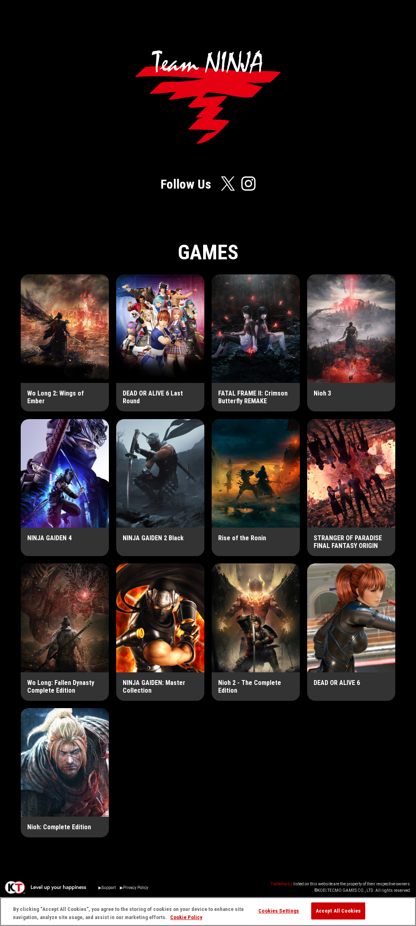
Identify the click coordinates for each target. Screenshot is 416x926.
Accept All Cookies (338, 911)
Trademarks (281, 884)
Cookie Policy (186, 917)
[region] (208, 911)
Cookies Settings (278, 911)
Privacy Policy (135, 887)
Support (109, 887)
